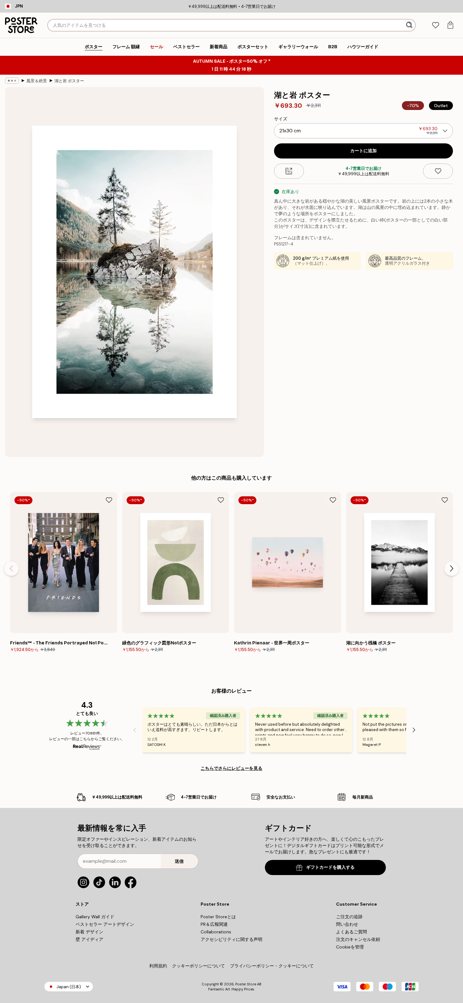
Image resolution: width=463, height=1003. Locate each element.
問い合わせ (347, 924)
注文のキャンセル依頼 (358, 939)
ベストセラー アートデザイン (105, 924)
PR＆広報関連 (214, 924)
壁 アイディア (89, 939)
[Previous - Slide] (11, 568)
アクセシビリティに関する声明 (231, 939)
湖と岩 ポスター (69, 81)
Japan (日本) (68, 986)
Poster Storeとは (218, 916)
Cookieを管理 (350, 947)
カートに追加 (363, 150)
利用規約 (158, 966)
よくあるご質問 (351, 932)
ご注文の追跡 (349, 916)
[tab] (435, 25)
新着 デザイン (89, 932)
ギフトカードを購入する (330, 867)
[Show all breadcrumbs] (12, 81)
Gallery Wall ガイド (95, 916)
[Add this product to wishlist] (438, 171)
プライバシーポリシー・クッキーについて (272, 966)
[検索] (410, 25)
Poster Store (245, 984)
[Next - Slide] (451, 568)
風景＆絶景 (36, 81)
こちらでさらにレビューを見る (231, 768)
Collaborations (216, 932)
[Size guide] (289, 171)
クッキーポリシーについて (198, 966)
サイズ (280, 119)
